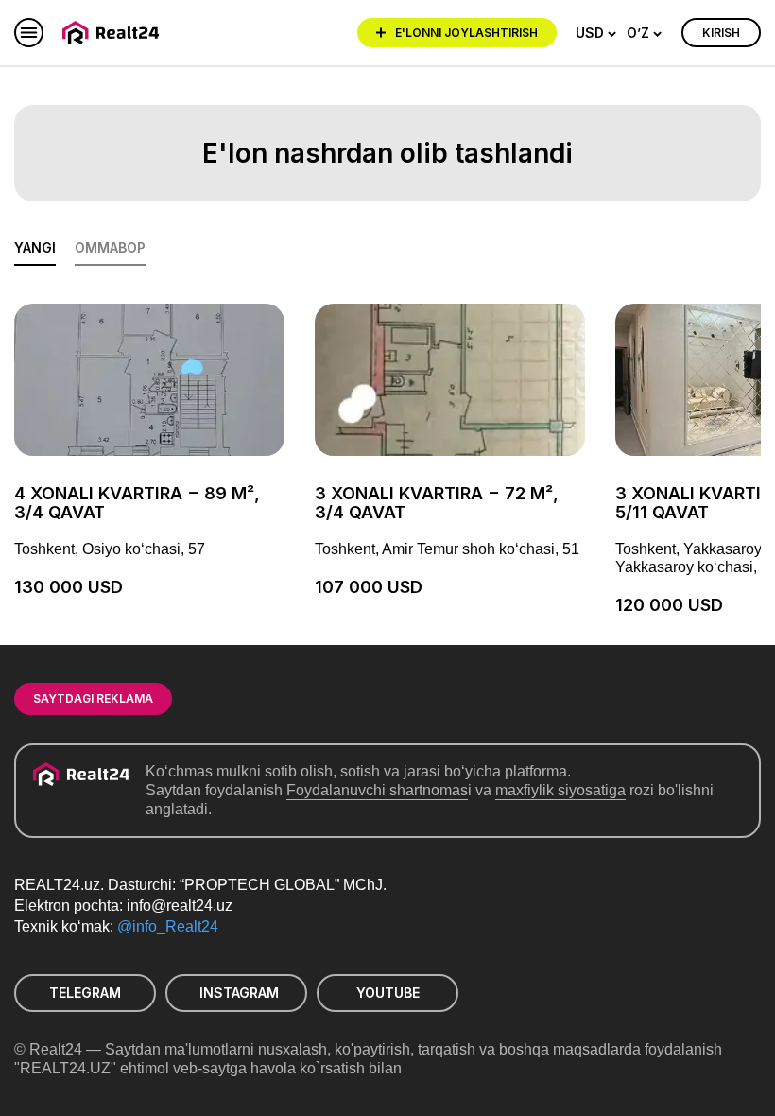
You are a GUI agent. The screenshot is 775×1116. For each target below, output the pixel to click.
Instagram (239, 993)
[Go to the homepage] (113, 32)
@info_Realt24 (167, 926)
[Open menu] (28, 32)
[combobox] (596, 33)
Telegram (85, 993)
